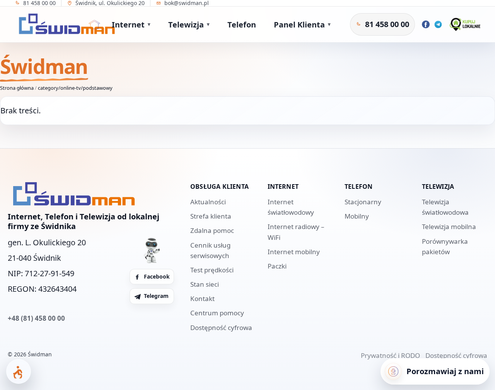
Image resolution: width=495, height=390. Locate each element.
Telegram (156, 295)
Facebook (157, 276)
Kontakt (202, 298)
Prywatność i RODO (390, 355)
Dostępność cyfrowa (221, 327)
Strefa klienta (210, 216)
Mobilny (357, 216)
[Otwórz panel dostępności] (18, 371)
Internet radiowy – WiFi (296, 231)
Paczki (277, 266)
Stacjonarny (363, 201)
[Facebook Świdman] (426, 24)
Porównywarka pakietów (445, 246)
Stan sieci (204, 284)
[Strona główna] (94, 24)
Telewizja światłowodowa (445, 207)
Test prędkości (212, 269)
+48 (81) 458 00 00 (36, 318)
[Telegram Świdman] (438, 24)
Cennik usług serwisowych (210, 250)
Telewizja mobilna (449, 226)
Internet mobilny (294, 251)
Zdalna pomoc (212, 230)
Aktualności (208, 201)
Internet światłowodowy (291, 207)
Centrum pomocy (217, 312)
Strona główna (17, 87)
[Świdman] (65, 24)
